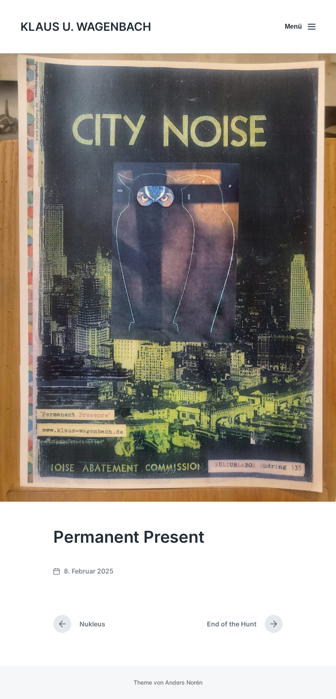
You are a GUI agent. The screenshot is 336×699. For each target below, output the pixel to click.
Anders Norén (183, 682)
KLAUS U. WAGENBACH (85, 27)
